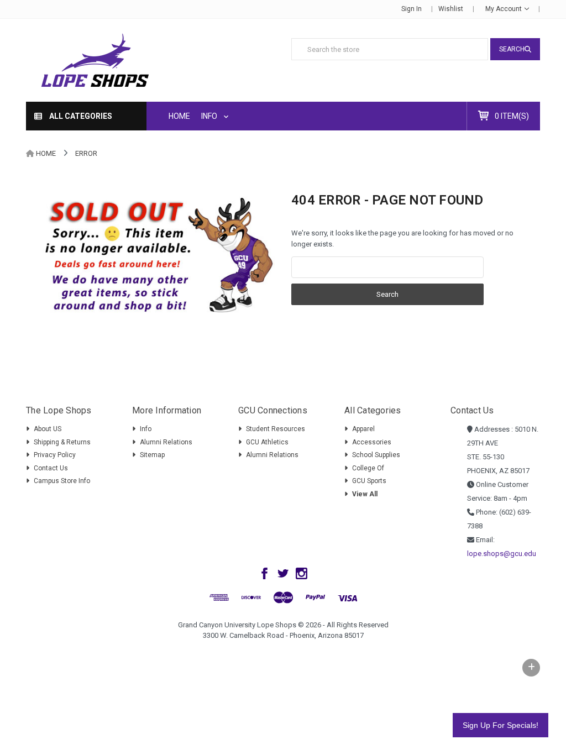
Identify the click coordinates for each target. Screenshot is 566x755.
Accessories (371, 442)
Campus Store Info (62, 481)
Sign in (411, 9)
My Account (504, 9)
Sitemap (152, 455)
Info (210, 116)
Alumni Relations (166, 442)
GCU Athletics (267, 442)
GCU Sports (369, 481)
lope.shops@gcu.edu (501, 553)
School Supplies (376, 455)
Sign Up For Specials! (500, 725)
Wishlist (450, 9)
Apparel (363, 429)
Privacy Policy (55, 455)
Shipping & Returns (62, 442)
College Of (368, 468)
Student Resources (275, 429)
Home (179, 116)
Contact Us (51, 468)
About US (47, 429)
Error (86, 153)
